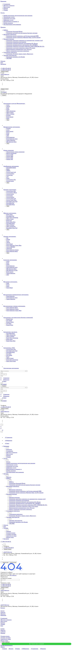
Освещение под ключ (9, 18)
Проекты (3, 614)
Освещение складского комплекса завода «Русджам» (20, 48)
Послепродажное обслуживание (12, 24)
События (3, 631)
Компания (3, 615)
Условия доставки (5, 637)
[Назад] (7, 448)
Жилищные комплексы (9, 34)
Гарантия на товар (6, 639)
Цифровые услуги (8, 20)
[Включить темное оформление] (2, 90)
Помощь (3, 633)
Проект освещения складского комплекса (17, 51)
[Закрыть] (2, 431)
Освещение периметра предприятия (16, 42)
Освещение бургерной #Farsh (14, 31)
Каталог (3, 608)
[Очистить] (26, 371)
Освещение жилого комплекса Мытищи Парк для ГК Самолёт (23, 37)
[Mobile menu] (2, 399)
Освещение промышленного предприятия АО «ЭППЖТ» (22, 45)
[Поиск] (2, 425)
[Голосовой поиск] (2, 374)
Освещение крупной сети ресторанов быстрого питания (21, 33)
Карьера (5, 8)
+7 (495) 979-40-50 (6, 68)
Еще (8, 120)
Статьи (2, 628)
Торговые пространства (10, 55)
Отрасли (3, 612)
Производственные (8, 39)
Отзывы (5, 10)
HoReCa (5, 30)
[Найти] (5, 374)
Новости (3, 630)
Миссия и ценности (8, 5)
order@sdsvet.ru (5, 74)
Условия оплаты (5, 636)
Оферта (3, 647)
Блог (2, 625)
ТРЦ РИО (9, 58)
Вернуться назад (5, 575)
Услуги (2, 611)
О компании (6, 4)
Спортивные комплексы (10, 52)
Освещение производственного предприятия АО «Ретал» (22, 43)
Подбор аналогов (8, 23)
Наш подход (6, 7)
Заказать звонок (4, 71)
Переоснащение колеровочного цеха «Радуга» (19, 49)
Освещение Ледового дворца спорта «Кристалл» (19, 54)
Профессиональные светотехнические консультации (17, 15)
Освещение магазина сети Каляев (15, 57)
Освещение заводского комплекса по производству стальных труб (24, 40)
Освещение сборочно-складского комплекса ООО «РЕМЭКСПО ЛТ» (25, 46)
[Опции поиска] (2, 372)
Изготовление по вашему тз (11, 21)
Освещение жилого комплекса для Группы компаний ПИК (22, 36)
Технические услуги (9, 17)
